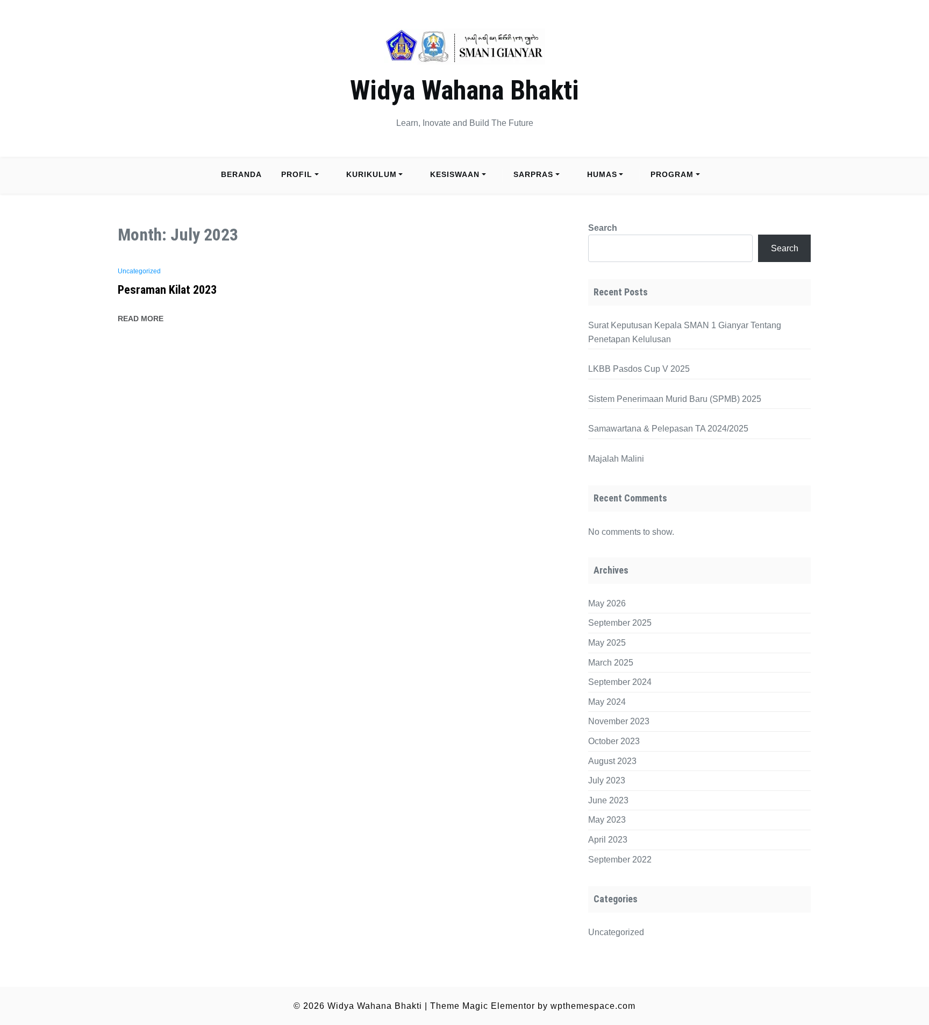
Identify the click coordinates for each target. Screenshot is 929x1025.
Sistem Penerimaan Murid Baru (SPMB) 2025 (674, 399)
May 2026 (607, 603)
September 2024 (620, 682)
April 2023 (607, 839)
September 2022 (620, 859)
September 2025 (620, 622)
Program (672, 174)
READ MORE (140, 318)
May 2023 (607, 819)
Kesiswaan (455, 174)
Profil (296, 174)
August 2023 (612, 761)
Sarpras (533, 174)
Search (602, 227)
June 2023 (608, 800)
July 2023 (606, 780)
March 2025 (610, 662)
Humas (602, 174)
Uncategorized (139, 271)
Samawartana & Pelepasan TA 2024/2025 (668, 428)
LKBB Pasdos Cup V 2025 (639, 368)
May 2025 (607, 642)
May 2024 (607, 701)
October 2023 (614, 741)
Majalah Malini (616, 458)
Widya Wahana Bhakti (464, 90)
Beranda (241, 174)
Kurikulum (371, 174)
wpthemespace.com (593, 1005)
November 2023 (618, 721)
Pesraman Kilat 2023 (167, 289)
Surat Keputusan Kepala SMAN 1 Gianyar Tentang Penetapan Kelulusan (684, 332)
